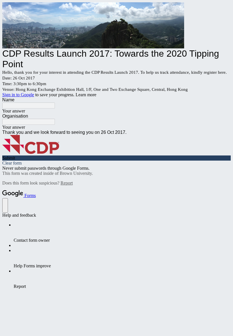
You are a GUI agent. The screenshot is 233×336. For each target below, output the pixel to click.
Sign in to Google (18, 94)
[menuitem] (122, 232)
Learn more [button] (86, 94)
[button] (116, 158)
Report (67, 183)
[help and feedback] (5, 205)
